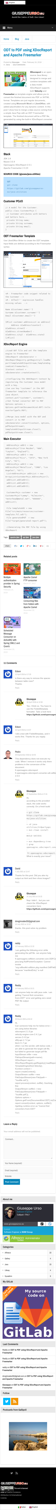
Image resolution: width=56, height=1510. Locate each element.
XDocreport (35, 72)
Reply (17, 688)
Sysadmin (8, 1276)
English (11, 2)
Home (6, 39)
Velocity (38, 91)
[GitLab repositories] (42, 1224)
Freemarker (9, 94)
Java (27, 39)
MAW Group (27, 1232)
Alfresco (8, 1252)
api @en (26, 537)
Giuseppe (16, 62)
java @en (35, 537)
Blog (17, 39)
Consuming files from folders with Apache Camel (31, 604)
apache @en (15, 537)
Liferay (7, 1270)
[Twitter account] (49, 1224)
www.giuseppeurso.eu (14, 1224)
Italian (23, 1507)
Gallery (7, 1258)
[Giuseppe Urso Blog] (28, 14)
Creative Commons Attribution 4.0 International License (11, 1495)
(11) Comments (19, 65)
